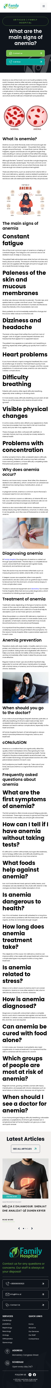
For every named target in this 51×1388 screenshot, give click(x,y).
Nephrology (7, 1327)
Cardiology (7, 1320)
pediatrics (6, 1324)
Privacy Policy (18, 1381)
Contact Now (34, 1339)
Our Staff (32, 1335)
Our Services (34, 1331)
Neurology (6, 1331)
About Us (32, 1327)
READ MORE (7, 1219)
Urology (5, 1335)
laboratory (35, 589)
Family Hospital (10, 559)
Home (31, 1324)
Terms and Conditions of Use (29, 1381)
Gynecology (7, 1342)
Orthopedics (7, 1339)
